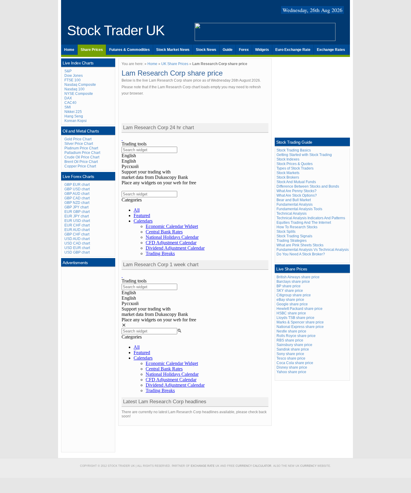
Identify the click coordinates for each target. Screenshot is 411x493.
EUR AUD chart (77, 230)
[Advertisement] (88, 359)
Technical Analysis (292, 213)
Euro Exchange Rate (293, 50)
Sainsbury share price (294, 345)
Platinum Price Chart (81, 148)
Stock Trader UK (116, 30)
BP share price (289, 286)
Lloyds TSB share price (295, 318)
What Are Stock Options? (297, 195)
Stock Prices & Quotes (295, 164)
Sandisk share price (293, 349)
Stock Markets (288, 173)
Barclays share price (293, 281)
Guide (228, 50)
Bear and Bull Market (294, 200)
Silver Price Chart (78, 144)
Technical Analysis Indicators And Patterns (311, 218)
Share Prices (92, 50)
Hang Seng (73, 116)
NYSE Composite (78, 94)
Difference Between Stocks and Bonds (308, 186)
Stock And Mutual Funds (296, 182)
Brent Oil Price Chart (81, 162)
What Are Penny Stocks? (297, 191)
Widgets (262, 50)
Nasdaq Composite (80, 85)
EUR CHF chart (77, 225)
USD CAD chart (77, 243)
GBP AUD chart (76, 194)
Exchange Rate (203, 465)
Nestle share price (291, 331)
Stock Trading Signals (294, 236)
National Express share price (300, 327)
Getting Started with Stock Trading (304, 155)
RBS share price (290, 340)
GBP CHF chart (76, 234)
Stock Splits (286, 231)
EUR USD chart (77, 221)
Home (69, 50)
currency (308, 465)
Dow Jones (73, 75)
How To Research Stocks (297, 227)
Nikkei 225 (73, 112)
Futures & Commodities (129, 50)
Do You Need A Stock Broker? (301, 254)
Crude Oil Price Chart (81, 157)
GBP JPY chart (76, 207)
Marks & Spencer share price (300, 322)
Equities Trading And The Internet (304, 222)
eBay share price (290, 300)
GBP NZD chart (76, 203)
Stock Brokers (288, 177)
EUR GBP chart (77, 212)
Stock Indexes (288, 159)
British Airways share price (298, 277)
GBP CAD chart (77, 198)
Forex (244, 50)
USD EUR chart (77, 248)
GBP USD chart (77, 189)
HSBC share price (291, 313)
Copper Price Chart (80, 166)
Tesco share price (291, 358)
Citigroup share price (294, 295)
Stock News (206, 50)
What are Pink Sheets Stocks (300, 245)
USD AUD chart (77, 239)
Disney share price (292, 367)
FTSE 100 (72, 80)
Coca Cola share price (295, 363)
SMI (67, 107)
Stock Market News (173, 50)
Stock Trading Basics (294, 150)
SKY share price (290, 291)
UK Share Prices (174, 64)
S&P (68, 71)
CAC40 (70, 103)
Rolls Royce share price (296, 336)
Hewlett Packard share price (300, 309)
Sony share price (290, 354)
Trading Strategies (292, 241)
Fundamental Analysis (295, 204)
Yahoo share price (291, 372)
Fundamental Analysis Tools (299, 209)
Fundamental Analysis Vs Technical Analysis (313, 250)
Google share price (292, 304)
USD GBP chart (77, 252)
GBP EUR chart (77, 185)
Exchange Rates (331, 50)
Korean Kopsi (75, 121)
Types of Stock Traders (295, 168)
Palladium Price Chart (82, 153)
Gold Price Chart (77, 139)
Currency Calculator (253, 465)
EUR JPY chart (76, 216)
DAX (68, 98)
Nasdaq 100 (74, 89)
